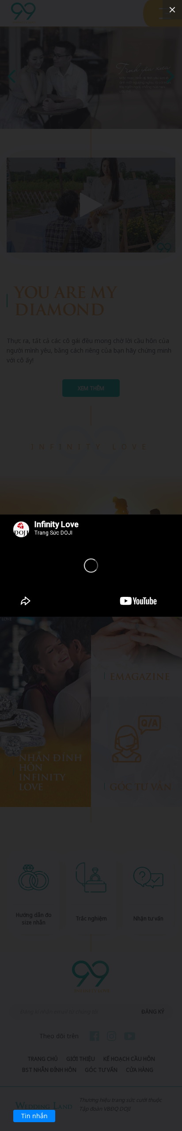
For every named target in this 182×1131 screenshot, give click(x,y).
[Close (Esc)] (172, 9)
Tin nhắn (34, 1116)
